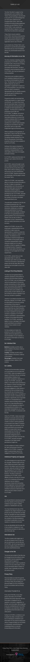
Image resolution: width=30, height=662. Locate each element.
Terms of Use (13, 648)
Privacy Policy (6, 648)
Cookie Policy (19, 648)
